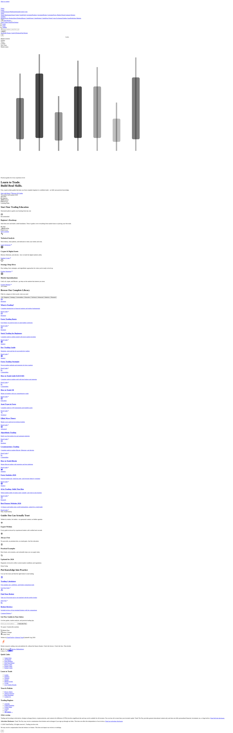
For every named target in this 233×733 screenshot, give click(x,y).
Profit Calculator (27, 15)
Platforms (12, 11)
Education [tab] (27, 297)
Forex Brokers (9, 18)
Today (2, 8)
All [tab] (2, 297)
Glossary (7, 11)
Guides (3, 11)
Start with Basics (5, 193)
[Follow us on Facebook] (11, 651)
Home (63, 37)
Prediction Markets (75, 18)
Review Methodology (17, 649)
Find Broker (7, 20)
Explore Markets (5, 284)
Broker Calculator (48, 15)
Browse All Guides (17, 193)
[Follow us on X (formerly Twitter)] (8, 651)
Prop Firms (48, 18)
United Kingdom (9, 705)
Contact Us (7, 697)
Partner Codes (41, 18)
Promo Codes (33, 18)
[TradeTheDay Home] (9, 7)
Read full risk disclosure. (217, 718)
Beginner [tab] (6, 297)
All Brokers (7, 659)
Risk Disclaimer (9, 695)
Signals (17, 11)
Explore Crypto (5, 258)
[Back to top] (2, 731)
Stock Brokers (18, 18)
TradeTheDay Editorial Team (15, 637)
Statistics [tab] (47, 297)
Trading (3, 16)
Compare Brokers (70, 15)
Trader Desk (7, 658)
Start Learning (5, 231)
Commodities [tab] (19, 297)
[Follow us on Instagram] (12, 651)
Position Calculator (37, 15)
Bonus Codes (25, 18)
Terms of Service (9, 693)
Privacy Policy (8, 692)
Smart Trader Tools (17, 15)
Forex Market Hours (59, 15)
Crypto (25, 11)
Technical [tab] (33, 297)
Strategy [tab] (12, 297)
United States (8, 707)
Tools (2, 13)
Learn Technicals (6, 245)
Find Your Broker (9, 663)
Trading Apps (66, 18)
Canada (6, 708)
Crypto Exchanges (57, 18)
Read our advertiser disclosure (114, 721)
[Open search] (2, 20)
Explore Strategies (6, 271)
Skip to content (5, 1)
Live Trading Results (10, 685)
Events (21, 11)
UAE (5, 710)
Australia (7, 704)
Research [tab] (53, 297)
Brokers (3, 18)
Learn (2, 10)
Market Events (8, 681)
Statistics (6, 676)
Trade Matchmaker (6, 15)
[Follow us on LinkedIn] (9, 651)
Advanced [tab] (40, 297)
